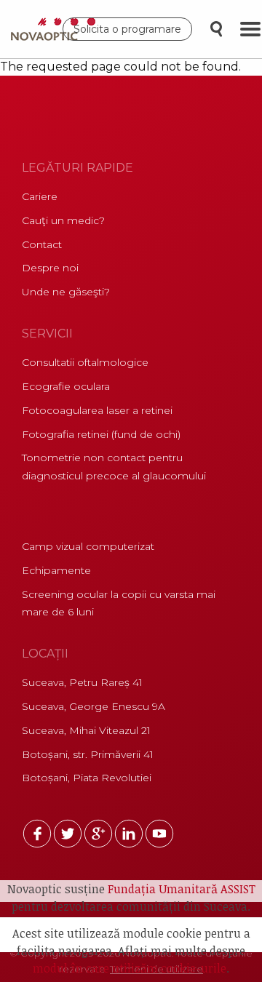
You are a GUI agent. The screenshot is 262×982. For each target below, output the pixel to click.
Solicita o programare (127, 29)
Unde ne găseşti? (66, 291)
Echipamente (56, 570)
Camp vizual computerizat (88, 546)
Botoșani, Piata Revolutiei (86, 777)
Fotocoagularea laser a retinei (97, 410)
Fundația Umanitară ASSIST (181, 889)
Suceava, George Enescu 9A (93, 706)
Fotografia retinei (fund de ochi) (101, 434)
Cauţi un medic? (63, 220)
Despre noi (50, 267)
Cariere (39, 196)
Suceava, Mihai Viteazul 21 (86, 730)
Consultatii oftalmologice (85, 362)
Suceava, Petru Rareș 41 (82, 682)
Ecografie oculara (66, 386)
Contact (42, 244)
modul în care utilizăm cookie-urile (129, 968)
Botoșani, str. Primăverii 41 (88, 754)
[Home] (57, 29)
